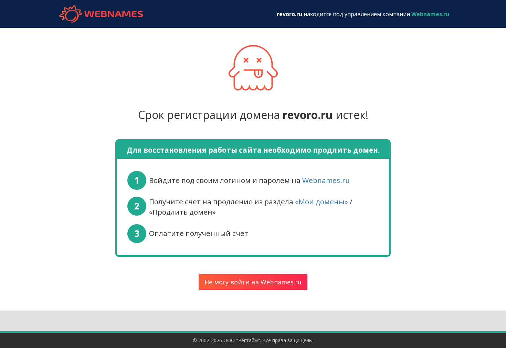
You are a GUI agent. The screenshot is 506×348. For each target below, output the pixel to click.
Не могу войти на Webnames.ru (253, 282)
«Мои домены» (321, 201)
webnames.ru (101, 14)
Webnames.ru (326, 180)
